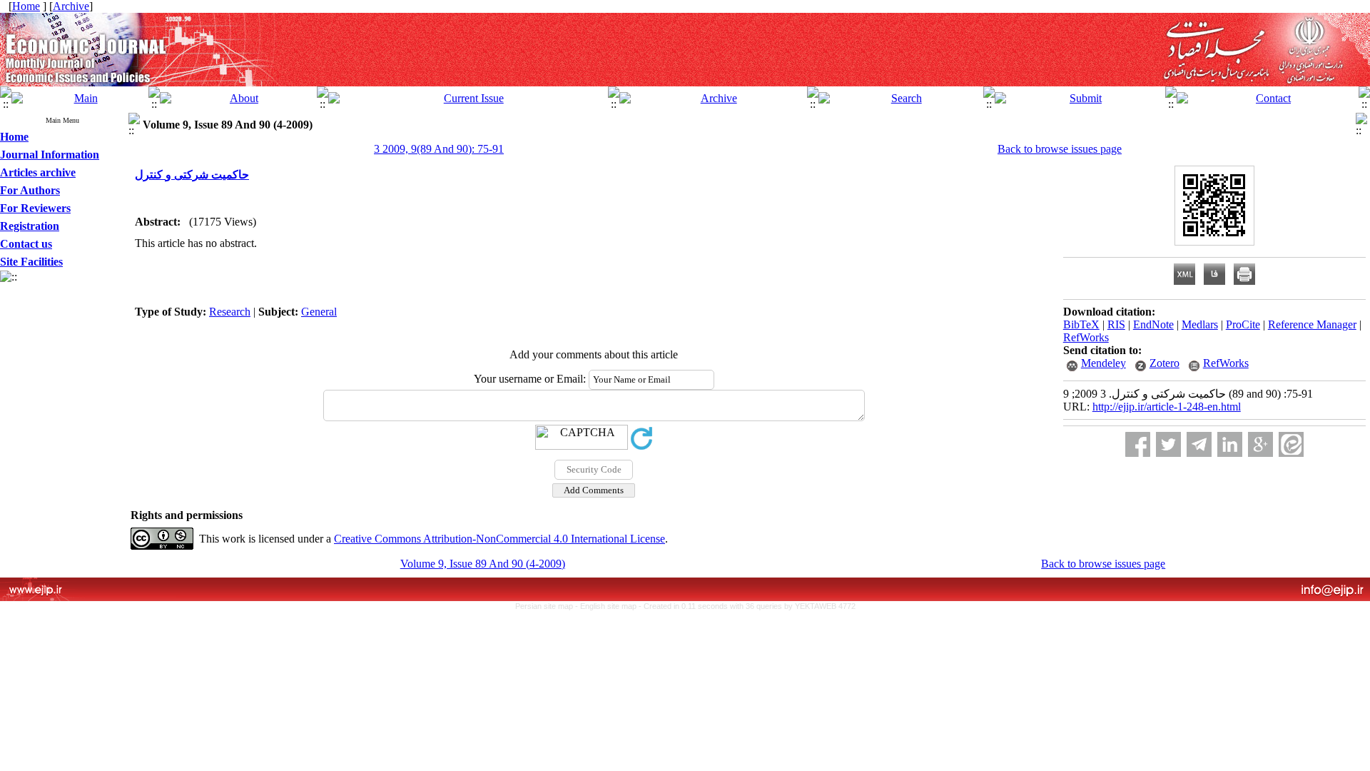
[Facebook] (1137, 444)
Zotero (1164, 363)
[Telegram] (1199, 444)
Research (229, 312)
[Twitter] (1168, 444)
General (319, 312)
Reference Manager (1312, 324)
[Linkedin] (1229, 444)
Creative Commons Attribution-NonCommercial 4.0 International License (499, 539)
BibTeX (1081, 324)
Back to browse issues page (1060, 149)
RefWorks (1086, 337)
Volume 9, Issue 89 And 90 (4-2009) (482, 564)
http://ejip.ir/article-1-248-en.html (1166, 406)
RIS (1116, 324)
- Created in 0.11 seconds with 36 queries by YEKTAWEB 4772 (747, 606)
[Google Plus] (1260, 444)
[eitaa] (1291, 444)
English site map (609, 606)
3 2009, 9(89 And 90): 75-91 (439, 149)
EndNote (1153, 324)
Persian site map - (547, 606)
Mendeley (1103, 363)
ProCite (1243, 324)
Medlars (1200, 324)
